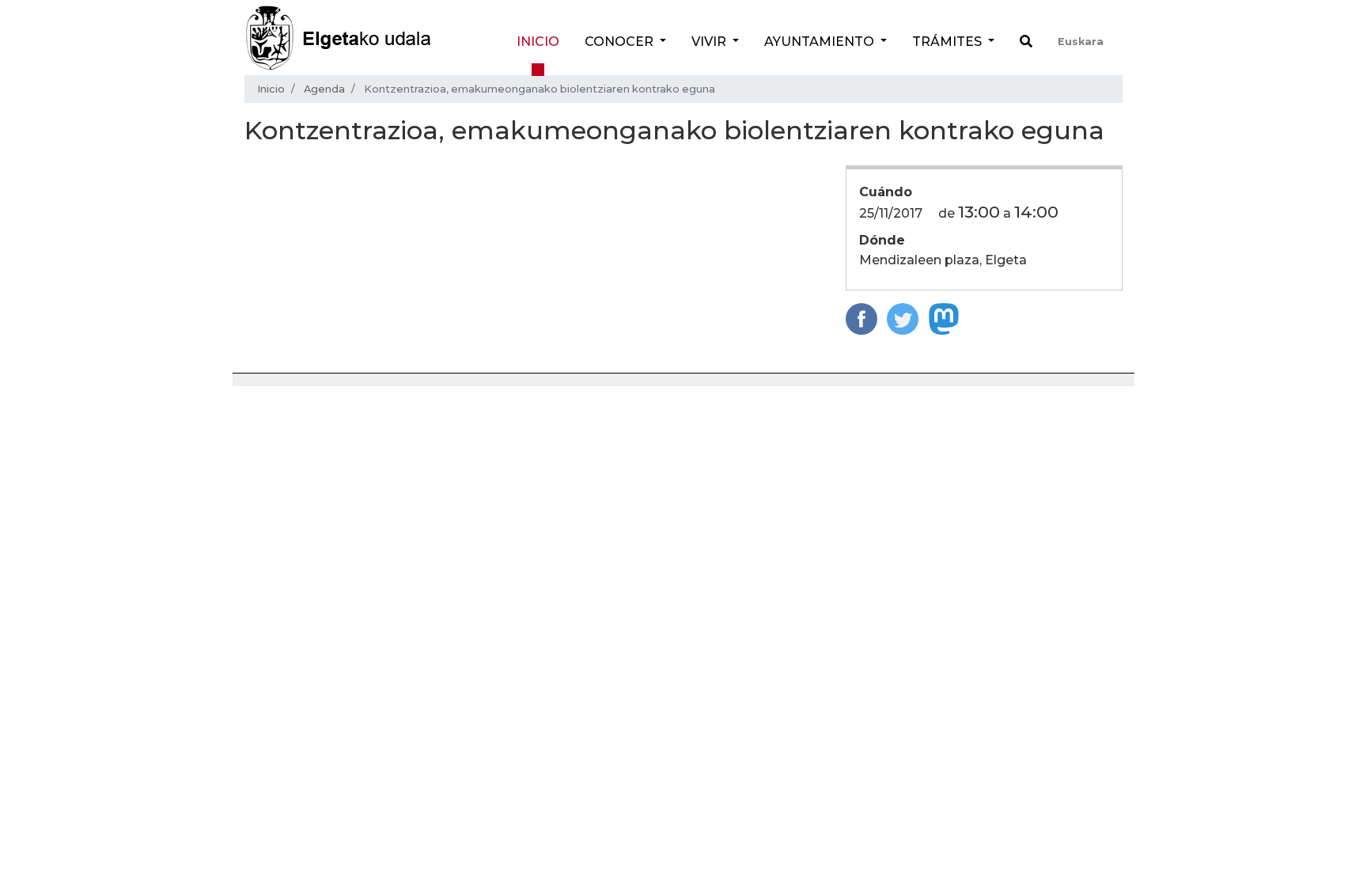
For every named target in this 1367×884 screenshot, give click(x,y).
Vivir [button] (710, 41)
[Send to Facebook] (861, 317)
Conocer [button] (621, 41)
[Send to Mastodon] (944, 317)
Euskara (1081, 41)
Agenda (324, 89)
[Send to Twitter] (902, 317)
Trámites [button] (948, 41)
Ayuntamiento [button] (820, 41)
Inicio (538, 41)
